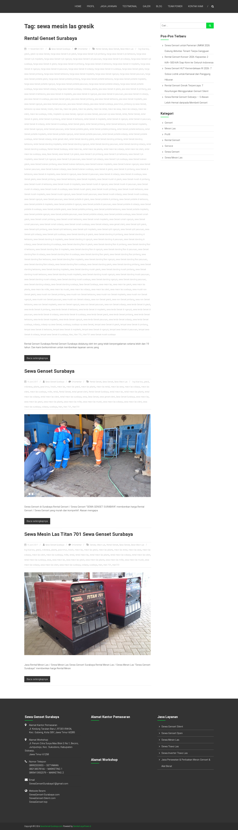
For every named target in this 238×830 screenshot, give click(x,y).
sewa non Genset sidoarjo (115, 304)
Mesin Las (101, 545)
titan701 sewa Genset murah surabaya (99, 334)
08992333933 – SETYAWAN (43, 765)
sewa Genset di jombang (124, 169)
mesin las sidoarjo (129, 109)
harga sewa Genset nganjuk (107, 74)
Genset (93, 545)
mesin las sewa (114, 109)
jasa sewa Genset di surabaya (36, 99)
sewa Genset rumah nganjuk (121, 219)
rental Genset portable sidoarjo (115, 134)
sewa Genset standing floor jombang (125, 254)
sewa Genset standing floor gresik (94, 254)
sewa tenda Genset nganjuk (70, 319)
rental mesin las (75, 149)
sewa (44, 154)
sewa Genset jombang (46, 179)
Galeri (146, 6)
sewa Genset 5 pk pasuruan (68, 159)
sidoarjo (36, 324)
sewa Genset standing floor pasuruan (131, 259)
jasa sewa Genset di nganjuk (85, 94)
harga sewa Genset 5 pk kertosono (121, 54)
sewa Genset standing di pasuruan (108, 239)
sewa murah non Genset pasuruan (46, 299)
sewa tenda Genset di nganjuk (119, 309)
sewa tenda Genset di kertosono (64, 309)
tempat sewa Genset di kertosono (38, 329)
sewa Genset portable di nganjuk (67, 204)
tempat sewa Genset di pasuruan (123, 329)
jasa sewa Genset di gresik (110, 89)
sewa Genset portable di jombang (104, 199)
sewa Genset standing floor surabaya (70, 264)
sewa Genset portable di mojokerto (38, 204)
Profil (91, 6)
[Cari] (210, 25)
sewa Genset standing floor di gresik (77, 244)
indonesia (87, 89)
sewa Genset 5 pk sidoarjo (92, 159)
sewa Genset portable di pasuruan (97, 204)
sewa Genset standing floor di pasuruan (120, 249)
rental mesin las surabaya (71, 397)
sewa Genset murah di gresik (109, 179)
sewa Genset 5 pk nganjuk (45, 159)
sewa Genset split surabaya (54, 234)
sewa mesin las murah (59, 289)
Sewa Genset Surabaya (60, 49)
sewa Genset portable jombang (80, 209)
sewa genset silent (117, 224)
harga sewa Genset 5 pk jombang (91, 54)
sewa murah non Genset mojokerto (111, 294)
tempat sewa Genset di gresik (107, 324)
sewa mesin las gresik (122, 284)
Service (169, 146)
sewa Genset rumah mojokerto (95, 219)
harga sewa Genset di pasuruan (54, 69)
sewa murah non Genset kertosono (80, 294)
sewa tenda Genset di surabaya (73, 314)
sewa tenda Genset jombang (121, 314)
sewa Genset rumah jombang (42, 219)
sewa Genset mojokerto (86, 179)
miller (49, 114)
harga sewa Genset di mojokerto (126, 64)
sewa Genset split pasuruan (132, 229)
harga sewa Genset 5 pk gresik (63, 54)
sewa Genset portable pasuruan (64, 214)
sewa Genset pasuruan (52, 199)
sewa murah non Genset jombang (51, 294)
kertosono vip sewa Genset (35, 109)
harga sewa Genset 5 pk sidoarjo (116, 59)
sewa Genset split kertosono (60, 229)
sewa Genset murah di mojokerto (66, 184)
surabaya (67, 324)
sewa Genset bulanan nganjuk (126, 164)
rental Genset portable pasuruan (87, 134)
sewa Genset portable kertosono (107, 209)
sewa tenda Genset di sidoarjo (46, 314)
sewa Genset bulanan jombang (43, 164)
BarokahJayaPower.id (82, 826)
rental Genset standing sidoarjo (132, 144)
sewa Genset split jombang (35, 229)
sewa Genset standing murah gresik (85, 269)
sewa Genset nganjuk (33, 199)
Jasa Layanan (108, 6)
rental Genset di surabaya (56, 124)
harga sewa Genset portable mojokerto (130, 79)
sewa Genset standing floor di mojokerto (52, 249)
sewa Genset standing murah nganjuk (98, 274)
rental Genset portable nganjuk (60, 134)
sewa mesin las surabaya (120, 289)
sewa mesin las (105, 284)
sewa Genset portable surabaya (117, 214)
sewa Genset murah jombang (104, 189)
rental (124, 114)
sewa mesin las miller (40, 289)
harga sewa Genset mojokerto (82, 74)
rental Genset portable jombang (103, 129)
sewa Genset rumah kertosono (69, 219)
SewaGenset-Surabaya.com (44, 794)
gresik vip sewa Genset (40, 54)
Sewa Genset (114, 49)
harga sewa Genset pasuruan (132, 74)
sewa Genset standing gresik (99, 264)
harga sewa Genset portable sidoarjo (104, 84)
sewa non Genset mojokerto (45, 304)
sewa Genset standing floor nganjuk (100, 259)
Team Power (175, 6)
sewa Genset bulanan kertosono (71, 164)
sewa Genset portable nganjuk (37, 214)
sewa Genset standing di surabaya (46, 244)
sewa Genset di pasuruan (87, 174)
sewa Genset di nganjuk (66, 174)
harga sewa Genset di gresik (45, 64)
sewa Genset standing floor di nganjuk (86, 249)
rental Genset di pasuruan (139, 119)
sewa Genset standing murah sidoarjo (40, 279)
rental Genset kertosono (116, 124)
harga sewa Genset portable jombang (64, 79)
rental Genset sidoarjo (42, 139)
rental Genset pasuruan (53, 129)
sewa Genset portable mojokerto (135, 209)
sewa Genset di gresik (104, 169)
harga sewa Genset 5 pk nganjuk (58, 59)
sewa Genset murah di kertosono (38, 184)
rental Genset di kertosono (72, 119)
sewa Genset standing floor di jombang (110, 244)
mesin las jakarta (85, 109)
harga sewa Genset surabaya (69, 89)
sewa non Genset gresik (101, 299)
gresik (26, 54)
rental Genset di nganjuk (117, 119)
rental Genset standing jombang (108, 139)
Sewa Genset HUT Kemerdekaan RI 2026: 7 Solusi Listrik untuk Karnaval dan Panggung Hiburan (188, 74)
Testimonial (129, 6)
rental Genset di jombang (49, 119)
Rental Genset (102, 49)
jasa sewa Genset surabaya (101, 104)
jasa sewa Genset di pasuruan (110, 94)
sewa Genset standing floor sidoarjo (39, 264)
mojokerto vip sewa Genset (64, 114)
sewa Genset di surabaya (130, 174)
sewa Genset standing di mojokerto (48, 239)
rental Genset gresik (76, 124)
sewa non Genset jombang (123, 299)
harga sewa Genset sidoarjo (44, 89)
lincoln (50, 109)
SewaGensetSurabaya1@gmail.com (48, 783)
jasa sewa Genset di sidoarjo (136, 94)
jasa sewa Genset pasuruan (54, 104)
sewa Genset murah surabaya (135, 194)
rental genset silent (60, 139)
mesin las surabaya (38, 114)
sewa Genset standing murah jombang (118, 269)
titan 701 (78, 334)
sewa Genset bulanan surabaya (80, 169)
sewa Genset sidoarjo (99, 224)
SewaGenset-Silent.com (42, 798)
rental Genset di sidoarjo (34, 124)
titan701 (76, 407)
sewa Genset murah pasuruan (84, 194)
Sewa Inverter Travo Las (174, 753)
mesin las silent (38, 555)
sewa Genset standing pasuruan (132, 279)
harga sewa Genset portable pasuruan (72, 84)
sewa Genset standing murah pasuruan (132, 274)
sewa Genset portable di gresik (76, 199)
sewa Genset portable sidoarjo (90, 214)
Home (78, 6)
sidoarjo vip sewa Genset (51, 324)
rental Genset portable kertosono (130, 129)
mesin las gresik (70, 109)
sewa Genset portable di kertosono (133, 199)
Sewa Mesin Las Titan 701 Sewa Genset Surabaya (78, 534)
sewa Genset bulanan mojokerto (98, 164)
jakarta (94, 89)
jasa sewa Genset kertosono (106, 99)
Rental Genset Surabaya (50, 38)
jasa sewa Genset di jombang (134, 89)
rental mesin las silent (134, 149)
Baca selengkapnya (37, 358)
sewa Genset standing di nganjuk (78, 239)
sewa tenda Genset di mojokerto (92, 309)
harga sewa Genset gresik (132, 69)
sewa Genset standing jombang (126, 264)
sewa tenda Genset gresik (97, 314)
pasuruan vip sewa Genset (110, 114)
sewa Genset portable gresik (54, 209)
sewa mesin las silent (100, 289)
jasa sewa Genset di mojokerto (59, 94)
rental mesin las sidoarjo (114, 149)
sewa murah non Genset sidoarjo (76, 299)
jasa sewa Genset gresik (60, 99)
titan (71, 334)
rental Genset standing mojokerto (47, 144)
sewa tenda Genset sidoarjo (120, 319)
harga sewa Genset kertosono (56, 74)
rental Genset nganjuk (33, 129)
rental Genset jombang (95, 124)
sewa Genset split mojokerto (84, 229)
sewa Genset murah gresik (79, 189)
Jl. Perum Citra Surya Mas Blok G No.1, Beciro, (54, 743)
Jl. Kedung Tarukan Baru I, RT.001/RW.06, (50, 728)
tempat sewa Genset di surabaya (54, 334)
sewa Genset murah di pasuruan (122, 184)
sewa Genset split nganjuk (108, 229)
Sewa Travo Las (170, 746)
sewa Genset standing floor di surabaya (62, 254)
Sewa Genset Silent (172, 726)
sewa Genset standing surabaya (64, 284)
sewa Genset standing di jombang (108, 234)
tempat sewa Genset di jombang (134, 324)
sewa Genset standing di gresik (80, 234)
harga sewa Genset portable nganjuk (39, 84)
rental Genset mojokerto (137, 124)
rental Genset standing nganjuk (75, 144)
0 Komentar (83, 49)
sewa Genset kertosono (66, 179)
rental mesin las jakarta (92, 149)
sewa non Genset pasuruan (91, 304)
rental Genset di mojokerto (95, 119)
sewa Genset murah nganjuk (58, 194)
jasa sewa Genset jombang (82, 99)
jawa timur (118, 104)
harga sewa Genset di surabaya (108, 69)
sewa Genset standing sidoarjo (37, 284)
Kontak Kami (195, 6)
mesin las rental (100, 109)
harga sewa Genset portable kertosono (97, 79)
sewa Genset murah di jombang (136, 179)
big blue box (143, 49)
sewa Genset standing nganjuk (104, 279)
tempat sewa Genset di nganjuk (95, 329)
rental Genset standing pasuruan (104, 144)
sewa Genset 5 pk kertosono (115, 154)
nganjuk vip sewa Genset (87, 114)
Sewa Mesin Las (127, 49)
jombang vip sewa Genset (135, 104)
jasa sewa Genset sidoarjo (78, 104)
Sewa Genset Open (172, 733)
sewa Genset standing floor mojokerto (67, 259)
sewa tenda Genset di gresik (138, 304)
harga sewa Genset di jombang (71, 64)
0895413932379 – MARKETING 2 (46, 772)
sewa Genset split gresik (136, 224)
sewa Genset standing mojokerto (55, 269)
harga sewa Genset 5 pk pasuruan (87, 59)
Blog (159, 6)
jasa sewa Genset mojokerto (130, 99)
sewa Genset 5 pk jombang (91, 154)
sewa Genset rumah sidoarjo (51, 224)
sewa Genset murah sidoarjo (110, 194)
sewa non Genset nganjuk (68, 304)
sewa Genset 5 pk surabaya (115, 159)
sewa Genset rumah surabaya (77, 224)
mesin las (58, 109)
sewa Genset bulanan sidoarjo (53, 169)
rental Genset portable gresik (76, 129)
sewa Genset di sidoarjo (109, 174)
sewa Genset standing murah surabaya (73, 279)
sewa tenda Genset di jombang (37, 309)
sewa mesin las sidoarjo (80, 289)
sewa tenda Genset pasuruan (95, 319)
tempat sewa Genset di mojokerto (67, 329)
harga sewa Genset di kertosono (98, 64)
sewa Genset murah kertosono (130, 189)
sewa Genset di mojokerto (44, 174)
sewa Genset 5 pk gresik (69, 154)
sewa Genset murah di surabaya (53, 189)
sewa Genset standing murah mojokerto (64, 274)
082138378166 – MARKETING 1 (45, 768)
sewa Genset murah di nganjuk (94, 184)
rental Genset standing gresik (81, 139)
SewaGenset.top (38, 801)
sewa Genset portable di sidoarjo (125, 204)
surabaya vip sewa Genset (83, 324)
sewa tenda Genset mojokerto (46, 319)
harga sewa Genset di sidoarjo (81, 69)
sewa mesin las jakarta (53, 402)
